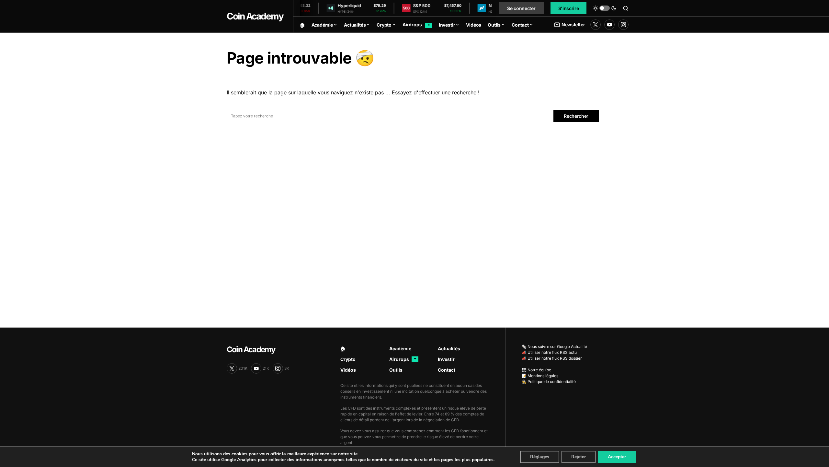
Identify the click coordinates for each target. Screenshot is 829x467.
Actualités (449, 348)
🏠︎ (343, 348)
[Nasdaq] (476, 8)
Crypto (348, 359)
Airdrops (402, 359)
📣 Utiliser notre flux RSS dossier (552, 358)
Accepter (617, 457)
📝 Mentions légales (540, 375)
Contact (446, 370)
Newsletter (573, 24)
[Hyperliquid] (325, 8)
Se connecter (521, 8)
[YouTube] (609, 24)
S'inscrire (568, 8)
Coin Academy (255, 16)
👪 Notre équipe (536, 369)
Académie (400, 348)
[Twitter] (595, 24)
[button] (604, 8)
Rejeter (578, 457)
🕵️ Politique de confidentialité (549, 381)
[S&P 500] (400, 8)
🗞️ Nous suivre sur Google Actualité (554, 346)
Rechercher (576, 116)
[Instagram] (623, 24)
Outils (396, 370)
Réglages (539, 457)
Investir (446, 359)
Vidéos (348, 370)
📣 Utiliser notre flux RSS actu (549, 352)
